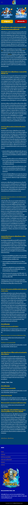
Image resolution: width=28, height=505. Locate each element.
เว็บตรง (10, 54)
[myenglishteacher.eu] (14, 2)
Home (2, 452)
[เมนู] (2, 2)
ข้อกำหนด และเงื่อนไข (6, 457)
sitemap (3, 454)
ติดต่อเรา (3, 462)
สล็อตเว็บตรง (4, 438)
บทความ (3, 465)
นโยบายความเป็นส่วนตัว (6, 459)
